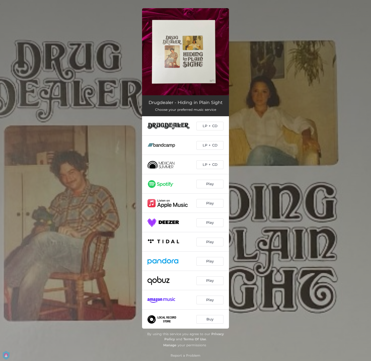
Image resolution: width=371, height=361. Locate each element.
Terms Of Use (194, 339)
